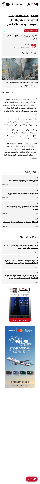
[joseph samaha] (3, 4)
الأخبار (27, 44)
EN (17, 4)
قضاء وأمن (29, 30)
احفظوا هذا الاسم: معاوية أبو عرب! (23, 193)
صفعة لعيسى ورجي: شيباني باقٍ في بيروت (22, 207)
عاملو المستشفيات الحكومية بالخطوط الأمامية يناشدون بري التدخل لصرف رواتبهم (21, 276)
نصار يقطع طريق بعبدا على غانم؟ (23, 180)
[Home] (32, 4)
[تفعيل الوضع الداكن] (21, 4)
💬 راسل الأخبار (32, 479)
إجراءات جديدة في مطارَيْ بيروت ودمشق (20, 222)
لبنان (36, 30)
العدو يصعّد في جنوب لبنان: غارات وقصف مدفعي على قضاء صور (20, 246)
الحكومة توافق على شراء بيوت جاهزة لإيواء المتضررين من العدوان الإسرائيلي (21, 261)
